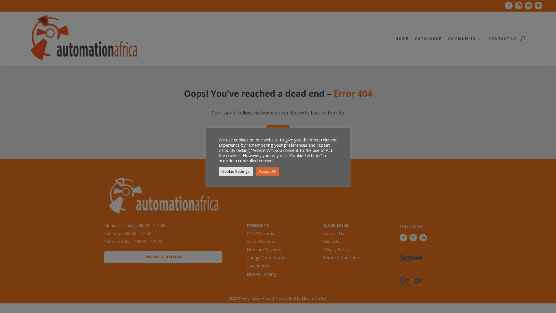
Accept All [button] (267, 171)
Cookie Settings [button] (235, 171)
